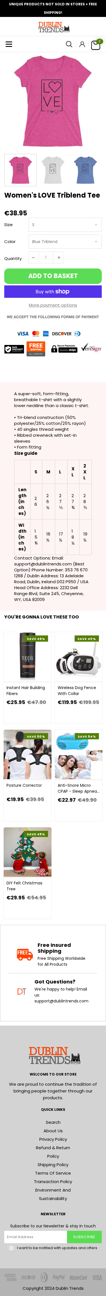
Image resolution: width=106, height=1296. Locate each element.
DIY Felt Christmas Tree (24, 886)
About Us (53, 1131)
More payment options (53, 305)
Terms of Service (53, 1173)
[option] (53, 101)
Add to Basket (53, 276)
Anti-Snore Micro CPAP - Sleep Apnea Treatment (77, 788)
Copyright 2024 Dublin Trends (53, 1288)
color (10, 241)
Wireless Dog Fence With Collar (77, 690)
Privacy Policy (53, 1139)
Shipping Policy (53, 1165)
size (8, 225)
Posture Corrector (24, 785)
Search (53, 1122)
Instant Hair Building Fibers (26, 690)
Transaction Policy (53, 1181)
